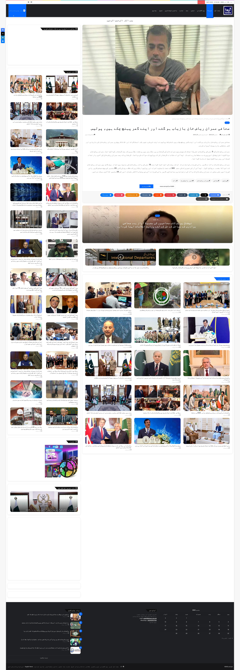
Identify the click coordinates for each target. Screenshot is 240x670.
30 (176, 633)
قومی (210, 10)
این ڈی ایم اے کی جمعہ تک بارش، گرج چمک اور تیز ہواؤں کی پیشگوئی (160, 310)
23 (176, 629)
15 (186, 625)
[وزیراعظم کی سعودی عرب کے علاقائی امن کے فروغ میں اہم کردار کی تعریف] (206, 431)
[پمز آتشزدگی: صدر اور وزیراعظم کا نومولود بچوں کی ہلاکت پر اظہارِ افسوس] (62, 304)
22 (186, 629)
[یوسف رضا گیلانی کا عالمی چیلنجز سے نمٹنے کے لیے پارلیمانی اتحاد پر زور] (157, 431)
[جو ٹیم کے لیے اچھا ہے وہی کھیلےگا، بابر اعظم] (62, 248)
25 (228, 633)
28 (198, 633)
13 (209, 625)
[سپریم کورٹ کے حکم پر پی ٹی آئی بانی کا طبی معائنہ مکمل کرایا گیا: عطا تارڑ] (75, 642)
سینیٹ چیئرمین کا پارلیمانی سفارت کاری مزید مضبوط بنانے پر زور (209, 345)
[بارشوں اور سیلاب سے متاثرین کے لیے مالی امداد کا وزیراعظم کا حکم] (75, 617)
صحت (187, 10)
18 (228, 629)
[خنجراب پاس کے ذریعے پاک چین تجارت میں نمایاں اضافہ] (26, 389)
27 (209, 633)
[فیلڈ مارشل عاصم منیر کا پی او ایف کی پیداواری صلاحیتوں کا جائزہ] (157, 330)
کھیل (160, 10)
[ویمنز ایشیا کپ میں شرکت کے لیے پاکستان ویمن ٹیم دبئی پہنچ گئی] (62, 389)
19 (219, 629)
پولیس (225, 181)
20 (209, 629)
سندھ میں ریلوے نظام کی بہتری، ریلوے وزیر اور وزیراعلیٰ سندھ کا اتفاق (109, 413)
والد (174, 181)
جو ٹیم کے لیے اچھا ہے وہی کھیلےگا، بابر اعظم (63, 259)
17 (165, 625)
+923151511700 (152, 620)
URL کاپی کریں (146, 186)
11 (228, 625)
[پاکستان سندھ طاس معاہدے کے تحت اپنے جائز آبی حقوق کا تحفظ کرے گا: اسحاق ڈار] (206, 363)
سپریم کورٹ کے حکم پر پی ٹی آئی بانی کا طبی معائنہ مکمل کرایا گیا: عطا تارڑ (45, 639)
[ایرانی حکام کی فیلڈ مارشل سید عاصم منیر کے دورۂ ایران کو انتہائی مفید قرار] (26, 331)
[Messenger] (3, 41)
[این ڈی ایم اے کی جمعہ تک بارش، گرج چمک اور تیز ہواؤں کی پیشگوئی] (157, 295)
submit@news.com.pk (150, 618)
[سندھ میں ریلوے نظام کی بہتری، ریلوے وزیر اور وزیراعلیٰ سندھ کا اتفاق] (108, 398)
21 (198, 629)
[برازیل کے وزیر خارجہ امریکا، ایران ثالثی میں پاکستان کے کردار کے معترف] (75, 625)
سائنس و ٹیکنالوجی (171, 10)
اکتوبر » (224, 638)
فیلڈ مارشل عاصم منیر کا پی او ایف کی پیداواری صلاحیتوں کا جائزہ (160, 345)
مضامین (154, 10)
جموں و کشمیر (95, 666)
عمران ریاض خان (203, 181)
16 (176, 625)
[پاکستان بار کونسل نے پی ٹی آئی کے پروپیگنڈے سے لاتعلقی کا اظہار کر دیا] (75, 633)
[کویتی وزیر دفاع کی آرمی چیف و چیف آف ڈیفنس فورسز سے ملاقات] (108, 363)
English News (29, 666)
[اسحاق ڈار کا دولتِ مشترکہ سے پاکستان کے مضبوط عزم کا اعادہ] (26, 304)
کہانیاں (36, 666)
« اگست (231, 638)
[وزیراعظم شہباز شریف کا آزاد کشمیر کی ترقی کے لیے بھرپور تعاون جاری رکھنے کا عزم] (157, 363)
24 (165, 629)
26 (219, 633)
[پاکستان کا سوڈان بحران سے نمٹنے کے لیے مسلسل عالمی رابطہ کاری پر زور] (62, 416)
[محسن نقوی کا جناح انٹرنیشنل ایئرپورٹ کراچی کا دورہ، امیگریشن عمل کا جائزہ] (108, 295)
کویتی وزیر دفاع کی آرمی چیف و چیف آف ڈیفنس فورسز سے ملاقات (112, 378)
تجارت (181, 10)
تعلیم (193, 10)
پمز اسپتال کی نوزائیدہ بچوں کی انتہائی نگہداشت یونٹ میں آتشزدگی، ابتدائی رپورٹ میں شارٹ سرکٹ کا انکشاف (62, 344)
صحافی (215, 181)
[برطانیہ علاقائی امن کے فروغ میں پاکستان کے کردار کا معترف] (157, 398)
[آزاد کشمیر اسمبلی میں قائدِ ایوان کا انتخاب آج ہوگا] (62, 138)
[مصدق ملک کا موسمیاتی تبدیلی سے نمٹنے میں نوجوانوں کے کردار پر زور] (108, 330)
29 (186, 633)
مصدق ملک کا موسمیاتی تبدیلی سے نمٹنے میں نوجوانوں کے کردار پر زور (109, 345)
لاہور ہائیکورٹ (187, 181)
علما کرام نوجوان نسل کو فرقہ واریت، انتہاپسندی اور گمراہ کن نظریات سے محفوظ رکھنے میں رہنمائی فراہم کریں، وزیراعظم (26, 261)
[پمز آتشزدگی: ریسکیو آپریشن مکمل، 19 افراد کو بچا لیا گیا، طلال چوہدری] (26, 277)
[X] (3, 34)
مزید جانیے (153, 622)
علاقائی (88, 666)
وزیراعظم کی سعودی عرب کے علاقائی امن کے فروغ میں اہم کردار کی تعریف (208, 446)
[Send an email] (220, 134)
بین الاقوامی (201, 10)
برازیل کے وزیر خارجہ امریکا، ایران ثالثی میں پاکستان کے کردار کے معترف (45, 623)
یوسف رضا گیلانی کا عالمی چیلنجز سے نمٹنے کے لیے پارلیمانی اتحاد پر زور (158, 446)
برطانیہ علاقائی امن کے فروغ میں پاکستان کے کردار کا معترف (162, 413)
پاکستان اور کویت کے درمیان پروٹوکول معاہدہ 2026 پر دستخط (211, 413)
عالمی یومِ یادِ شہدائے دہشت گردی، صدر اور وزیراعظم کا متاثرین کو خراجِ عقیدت (44, 648)
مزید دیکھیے (44, 657)
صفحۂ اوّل (217, 10)
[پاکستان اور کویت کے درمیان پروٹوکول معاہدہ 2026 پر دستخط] (206, 398)
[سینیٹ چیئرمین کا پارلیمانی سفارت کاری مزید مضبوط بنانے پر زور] (206, 330)
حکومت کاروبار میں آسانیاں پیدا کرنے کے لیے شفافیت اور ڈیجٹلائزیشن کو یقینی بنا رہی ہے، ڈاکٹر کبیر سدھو (63, 232)
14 (198, 625)
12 (219, 625)
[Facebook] (3, 30)
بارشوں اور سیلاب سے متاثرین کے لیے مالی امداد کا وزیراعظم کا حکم (48, 614)
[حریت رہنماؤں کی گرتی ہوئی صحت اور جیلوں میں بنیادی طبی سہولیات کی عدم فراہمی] (26, 219)
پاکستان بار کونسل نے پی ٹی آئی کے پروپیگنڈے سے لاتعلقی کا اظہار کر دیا (46, 631)
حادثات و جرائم (80, 666)
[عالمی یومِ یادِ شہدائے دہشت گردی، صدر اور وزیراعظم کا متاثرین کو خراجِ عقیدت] (75, 650)
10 (165, 622)
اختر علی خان (224, 134)
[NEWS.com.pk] (228, 10)
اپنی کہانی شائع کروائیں (16, 666)
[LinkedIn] (3, 37)
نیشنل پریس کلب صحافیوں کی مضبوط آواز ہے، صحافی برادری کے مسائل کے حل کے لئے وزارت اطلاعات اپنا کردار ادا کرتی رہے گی (157, 226)
